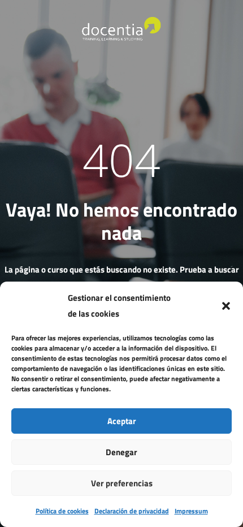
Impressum (191, 511)
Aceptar (121, 420)
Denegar (121, 452)
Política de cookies (62, 511)
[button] (226, 306)
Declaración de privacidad (131, 511)
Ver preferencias (122, 483)
